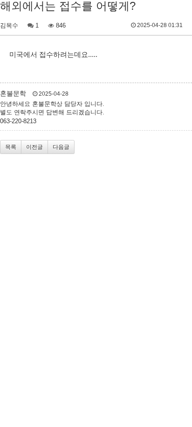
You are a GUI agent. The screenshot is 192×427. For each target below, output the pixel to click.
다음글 (61, 147)
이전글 (34, 147)
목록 (10, 147)
